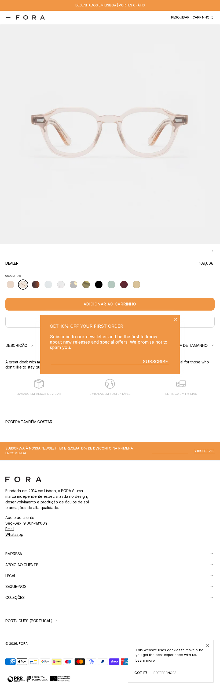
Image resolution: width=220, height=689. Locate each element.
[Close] (208, 645)
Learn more (145, 660)
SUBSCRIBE (155, 361)
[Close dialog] (175, 319)
